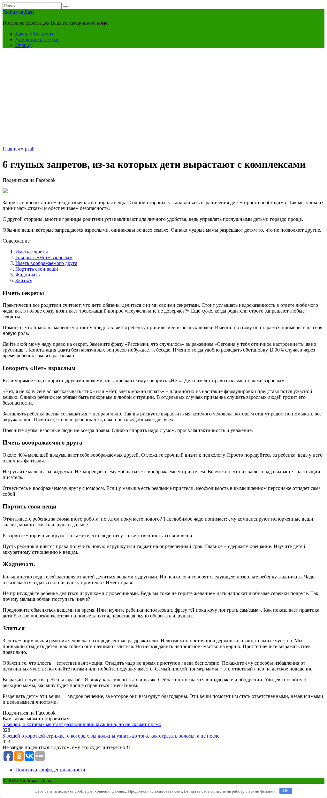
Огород (23, 45)
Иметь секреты (31, 251)
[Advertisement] (163, 98)
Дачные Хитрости (35, 33)
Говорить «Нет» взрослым (43, 257)
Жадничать (27, 274)
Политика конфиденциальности (50, 769)
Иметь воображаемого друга (46, 263)
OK (286, 790)
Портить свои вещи (36, 269)
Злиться (23, 280)
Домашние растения (37, 39)
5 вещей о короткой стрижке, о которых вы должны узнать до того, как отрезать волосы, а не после (111, 736)
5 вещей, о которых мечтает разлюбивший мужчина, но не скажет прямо (82, 724)
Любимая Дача (18, 12)
